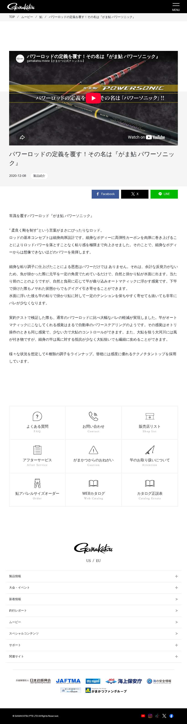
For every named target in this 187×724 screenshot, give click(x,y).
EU (98, 560)
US (88, 560)
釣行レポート (18, 610)
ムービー (15, 622)
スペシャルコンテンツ (24, 633)
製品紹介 (39, 176)
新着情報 (15, 599)
